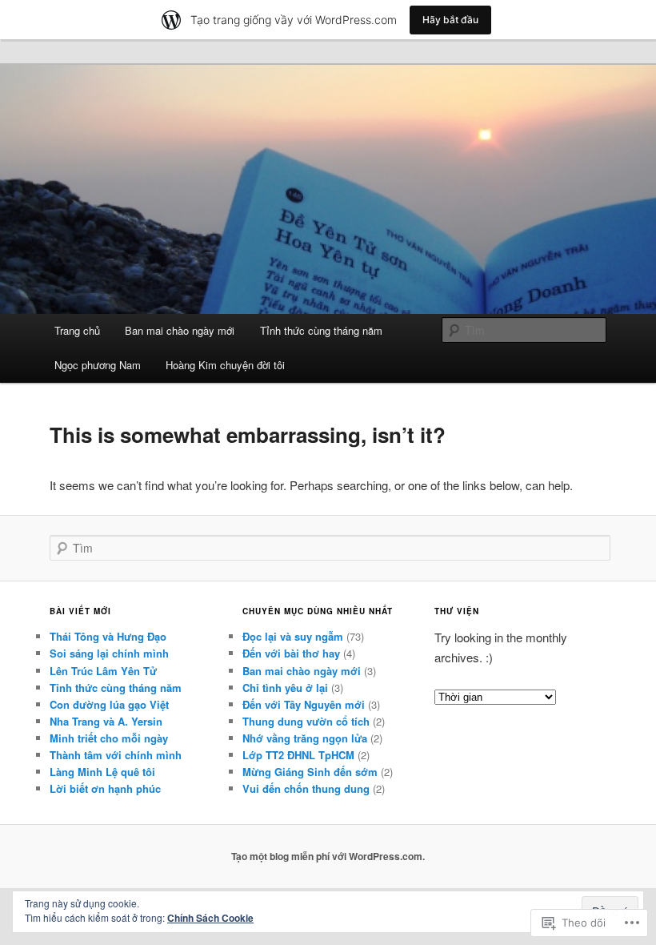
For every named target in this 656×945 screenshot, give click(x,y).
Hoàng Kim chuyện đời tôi (225, 364)
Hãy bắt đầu (450, 20)
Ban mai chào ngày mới (179, 330)
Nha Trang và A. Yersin (106, 721)
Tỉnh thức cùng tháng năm (321, 330)
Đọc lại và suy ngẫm (292, 636)
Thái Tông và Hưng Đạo (108, 636)
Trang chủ (77, 330)
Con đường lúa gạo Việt (109, 704)
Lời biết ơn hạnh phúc (105, 788)
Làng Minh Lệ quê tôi (102, 771)
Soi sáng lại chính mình (109, 653)
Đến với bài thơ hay (291, 653)
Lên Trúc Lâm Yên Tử (103, 670)
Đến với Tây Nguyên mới (303, 704)
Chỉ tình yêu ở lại (285, 687)
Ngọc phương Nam (97, 364)
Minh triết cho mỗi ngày (109, 738)
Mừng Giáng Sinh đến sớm (310, 771)
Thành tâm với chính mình (116, 754)
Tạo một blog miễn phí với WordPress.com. (328, 856)
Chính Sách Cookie (210, 918)
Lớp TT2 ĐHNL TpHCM (298, 754)
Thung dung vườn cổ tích (306, 721)
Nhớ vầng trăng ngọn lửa (304, 738)
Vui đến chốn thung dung (306, 788)
